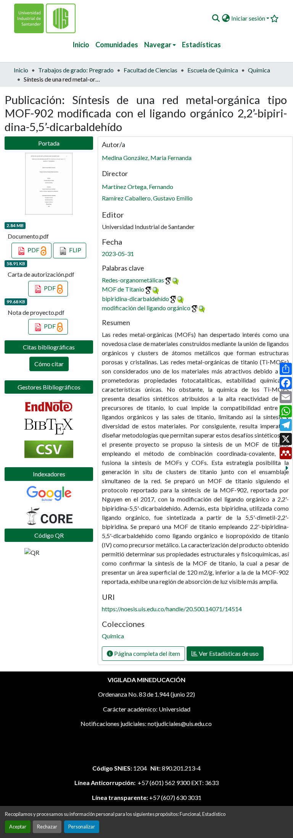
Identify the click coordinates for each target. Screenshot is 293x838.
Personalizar (81, 827)
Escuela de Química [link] (212, 70)
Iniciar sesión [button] (248, 18)
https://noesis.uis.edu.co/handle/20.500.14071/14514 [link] (172, 608)
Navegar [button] (157, 44)
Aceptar (17, 827)
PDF (33, 249)
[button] (216, 18)
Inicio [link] (21, 70)
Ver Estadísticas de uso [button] (228, 653)
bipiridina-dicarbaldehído (135, 298)
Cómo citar (49, 363)
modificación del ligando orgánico (146, 307)
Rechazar (47, 827)
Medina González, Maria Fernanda (147, 157)
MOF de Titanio (123, 289)
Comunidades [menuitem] (116, 44)
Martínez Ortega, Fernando (137, 186)
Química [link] (259, 70)
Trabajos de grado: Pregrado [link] (76, 70)
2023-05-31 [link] (118, 253)
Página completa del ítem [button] (146, 653)
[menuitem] (160, 45)
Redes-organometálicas (133, 280)
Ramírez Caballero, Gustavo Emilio (147, 198)
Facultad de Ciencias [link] (150, 70)
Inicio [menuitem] (80, 44)
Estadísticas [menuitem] (201, 44)
